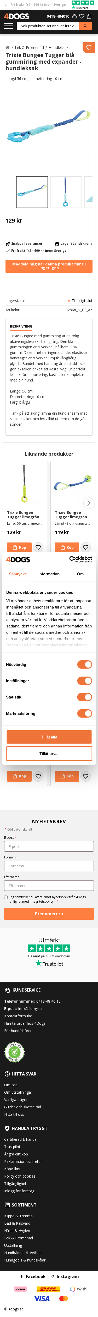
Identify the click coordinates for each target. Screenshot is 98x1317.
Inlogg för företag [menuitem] (19, 1190)
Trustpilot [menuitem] (12, 1146)
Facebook (36, 1276)
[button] (8, 26)
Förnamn (11, 857)
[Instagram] (52, 1276)
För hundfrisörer (18, 1030)
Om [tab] (80, 573)
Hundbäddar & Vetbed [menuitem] (23, 1252)
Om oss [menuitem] (11, 1084)
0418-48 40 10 (48, 1001)
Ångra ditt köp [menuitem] (16, 1154)
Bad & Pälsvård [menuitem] (17, 1223)
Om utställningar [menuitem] (18, 1092)
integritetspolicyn (42, 901)
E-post (10, 837)
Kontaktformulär (18, 1015)
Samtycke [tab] (18, 573)
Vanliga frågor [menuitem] (16, 1099)
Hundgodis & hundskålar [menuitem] (24, 1260)
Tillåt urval (49, 753)
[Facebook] (21, 1276)
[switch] (84, 681)
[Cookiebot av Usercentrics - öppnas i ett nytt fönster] (70, 559)
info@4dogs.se (30, 1008)
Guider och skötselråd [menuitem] (22, 1106)
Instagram (68, 1276)
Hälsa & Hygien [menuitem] (17, 1230)
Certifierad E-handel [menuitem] (20, 1139)
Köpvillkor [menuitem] (12, 1168)
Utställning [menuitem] (13, 1245)
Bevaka (49, 266)
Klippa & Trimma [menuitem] (18, 1215)
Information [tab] (49, 573)
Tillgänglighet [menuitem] (15, 1183)
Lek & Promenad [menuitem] (18, 1237)
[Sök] (85, 26)
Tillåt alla (49, 737)
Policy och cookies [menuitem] (20, 1176)
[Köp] (19, 547)
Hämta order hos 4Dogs (24, 1023)
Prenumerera (49, 914)
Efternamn (11, 877)
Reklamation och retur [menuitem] (23, 1161)
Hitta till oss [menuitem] (14, 1114)
